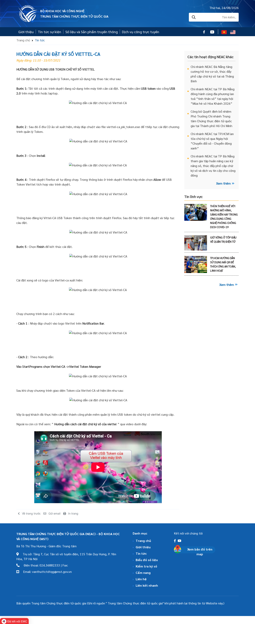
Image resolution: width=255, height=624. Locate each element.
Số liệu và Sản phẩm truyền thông (91, 32)
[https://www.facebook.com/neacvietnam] (175, 541)
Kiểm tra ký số (146, 566)
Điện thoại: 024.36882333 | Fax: (44, 565)
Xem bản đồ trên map (199, 551)
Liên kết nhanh (147, 585)
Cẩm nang (143, 572)
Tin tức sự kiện (49, 32)
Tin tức (141, 553)
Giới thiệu (26, 32)
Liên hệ (141, 579)
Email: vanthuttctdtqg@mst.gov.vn (45, 571)
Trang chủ (23, 40)
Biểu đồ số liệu (147, 560)
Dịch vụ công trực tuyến (140, 32)
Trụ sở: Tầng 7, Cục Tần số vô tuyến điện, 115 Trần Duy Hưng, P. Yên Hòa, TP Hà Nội (66, 556)
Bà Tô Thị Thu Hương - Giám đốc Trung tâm (46, 546)
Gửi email (54, 513)
